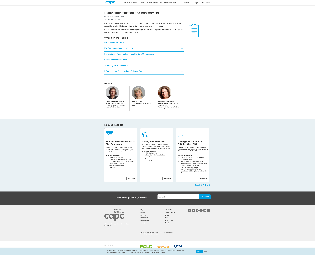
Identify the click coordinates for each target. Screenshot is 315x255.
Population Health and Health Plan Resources (120, 142)
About (167, 223)
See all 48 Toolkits (202, 185)
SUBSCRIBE (205, 197)
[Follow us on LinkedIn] (189, 210)
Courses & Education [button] (138, 3)
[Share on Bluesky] (109, 19)
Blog (141, 210)
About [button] (175, 3)
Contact (142, 223)
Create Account (205, 3)
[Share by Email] (119, 19)
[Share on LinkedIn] (105, 19)
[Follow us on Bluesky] (193, 210)
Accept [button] (199, 251)
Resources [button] (126, 3)
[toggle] (182, 43)
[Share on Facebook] (112, 19)
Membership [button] (168, 3)
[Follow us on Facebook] (197, 210)
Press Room (144, 217)
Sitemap (157, 234)
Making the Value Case (153, 141)
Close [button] (205, 251)
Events (167, 215)
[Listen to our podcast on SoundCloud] (204, 210)
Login (196, 3)
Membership (169, 220)
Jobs (166, 217)
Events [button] (155, 3)
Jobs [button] (160, 3)
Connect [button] (149, 3)
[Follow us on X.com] (201, 210)
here (127, 252)
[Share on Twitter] (115, 19)
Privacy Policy (144, 220)
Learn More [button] (131, 178)
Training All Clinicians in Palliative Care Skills (190, 142)
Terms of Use (143, 234)
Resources (168, 210)
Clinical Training (170, 212)
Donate (142, 212)
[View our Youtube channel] (208, 210)
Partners (143, 215)
